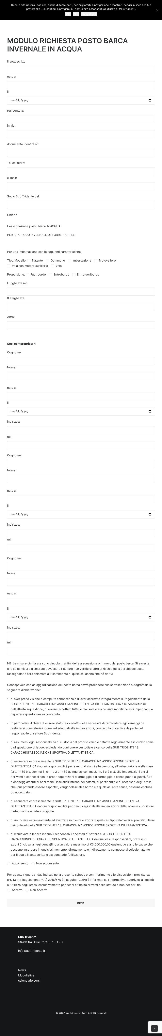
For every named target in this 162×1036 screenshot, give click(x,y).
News (22, 970)
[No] (157, 10)
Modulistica (26, 975)
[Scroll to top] (154, 1028)
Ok (68, 14)
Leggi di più (89, 14)
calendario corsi (29, 980)
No (75, 14)
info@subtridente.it (31, 951)
